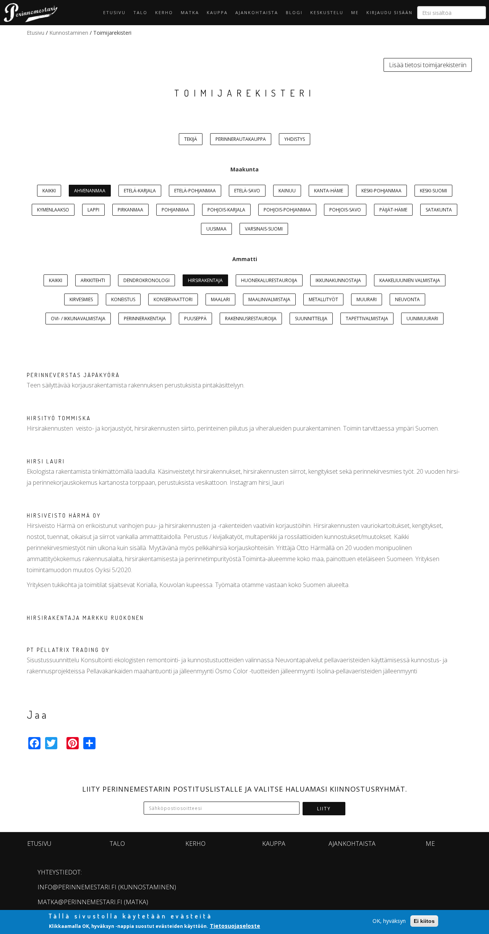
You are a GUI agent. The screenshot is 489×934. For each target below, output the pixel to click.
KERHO (164, 12)
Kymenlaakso (53, 209)
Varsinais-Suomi (264, 229)
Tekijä (190, 139)
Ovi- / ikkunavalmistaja (78, 318)
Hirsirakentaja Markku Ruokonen (85, 617)
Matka (190, 12)
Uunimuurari (422, 318)
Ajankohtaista (256, 12)
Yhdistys (294, 139)
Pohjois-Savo (345, 209)
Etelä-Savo (247, 190)
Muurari (366, 299)
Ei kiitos (424, 921)
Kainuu (287, 190)
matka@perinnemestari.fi (79, 902)
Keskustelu (326, 12)
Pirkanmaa (130, 209)
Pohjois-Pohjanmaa (287, 209)
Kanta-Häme (328, 190)
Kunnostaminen (68, 32)
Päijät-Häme (393, 209)
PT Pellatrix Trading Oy (68, 649)
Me (355, 12)
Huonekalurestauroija (269, 280)
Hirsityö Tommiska (59, 418)
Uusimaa (216, 229)
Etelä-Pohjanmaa (195, 190)
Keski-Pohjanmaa (381, 190)
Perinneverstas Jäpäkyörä (73, 375)
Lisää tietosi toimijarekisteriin (427, 65)
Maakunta (244, 169)
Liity (324, 808)
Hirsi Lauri (46, 461)
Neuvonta (407, 299)
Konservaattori (173, 299)
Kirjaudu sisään (389, 12)
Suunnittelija (311, 318)
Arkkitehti (93, 280)
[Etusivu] (28, 12)
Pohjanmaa (175, 209)
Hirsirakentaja (205, 280)
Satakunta (439, 209)
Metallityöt (323, 299)
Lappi (93, 209)
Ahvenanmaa (89, 190)
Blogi (294, 12)
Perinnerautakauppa (240, 139)
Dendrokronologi (146, 280)
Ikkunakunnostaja (338, 280)
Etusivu (114, 12)
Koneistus (123, 299)
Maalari (220, 299)
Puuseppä (195, 318)
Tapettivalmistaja (367, 318)
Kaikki (49, 190)
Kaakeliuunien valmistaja (409, 280)
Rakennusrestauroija (251, 318)
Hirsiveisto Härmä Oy (64, 515)
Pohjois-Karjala (226, 209)
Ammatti (244, 259)
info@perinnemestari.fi (77, 887)
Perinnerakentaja (145, 318)
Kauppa (217, 12)
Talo (140, 12)
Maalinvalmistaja (269, 299)
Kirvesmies (81, 299)
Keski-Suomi (433, 190)
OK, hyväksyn (389, 920)
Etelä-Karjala (140, 190)
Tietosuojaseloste (235, 925)
